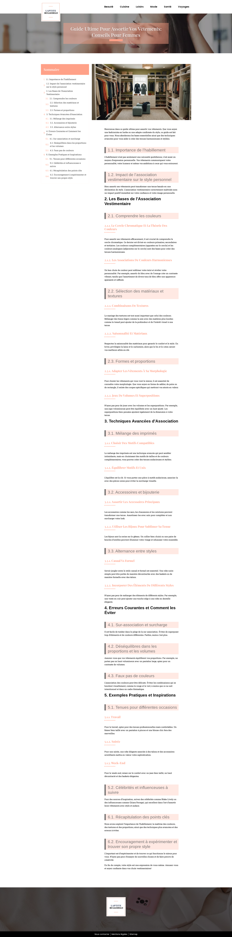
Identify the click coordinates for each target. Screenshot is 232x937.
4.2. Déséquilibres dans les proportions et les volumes (68, 144)
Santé (167, 6)
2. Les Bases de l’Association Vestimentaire (59, 92)
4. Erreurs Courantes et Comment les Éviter (63, 133)
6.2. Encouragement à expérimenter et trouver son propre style (68, 176)
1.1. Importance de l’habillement (61, 79)
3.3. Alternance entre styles (63, 127)
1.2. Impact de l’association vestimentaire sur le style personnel (65, 85)
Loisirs (140, 6)
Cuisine (124, 6)
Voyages (183, 6)
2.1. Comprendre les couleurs (63, 98)
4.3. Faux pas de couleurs (62, 150)
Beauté (108, 6)
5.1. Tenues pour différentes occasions (67, 158)
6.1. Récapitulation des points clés (66, 170)
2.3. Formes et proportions (62, 110)
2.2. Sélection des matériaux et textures (64, 104)
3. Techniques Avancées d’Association (64, 114)
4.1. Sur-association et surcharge (65, 138)
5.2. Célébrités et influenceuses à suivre (65, 165)
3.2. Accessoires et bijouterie (63, 122)
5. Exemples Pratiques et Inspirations (63, 154)
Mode (153, 6)
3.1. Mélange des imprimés (62, 118)
